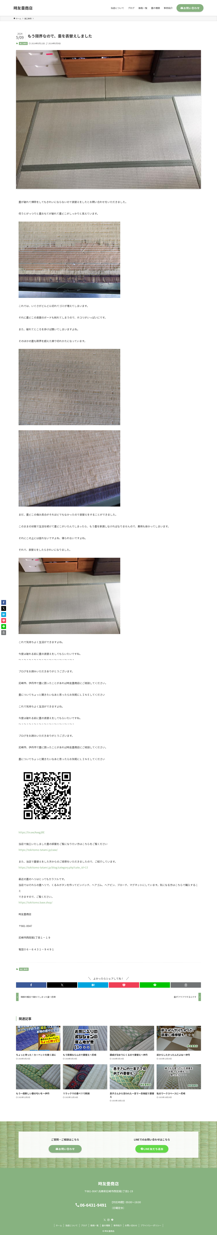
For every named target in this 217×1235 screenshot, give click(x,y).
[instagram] (108, 1219)
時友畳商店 (23, 8)
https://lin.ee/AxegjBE (31, 832)
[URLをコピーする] (186, 985)
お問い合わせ (131, 1225)
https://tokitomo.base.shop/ (35, 902)
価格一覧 (94, 1225)
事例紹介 (117, 1225)
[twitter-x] (104, 1219)
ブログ (84, 1225)
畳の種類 (106, 1225)
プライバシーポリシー (151, 1225)
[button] (31, 985)
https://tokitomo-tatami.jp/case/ (38, 850)
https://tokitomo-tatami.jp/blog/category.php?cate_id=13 (53, 867)
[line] (112, 1219)
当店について (71, 1225)
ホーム (59, 1225)
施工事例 (23, 43)
